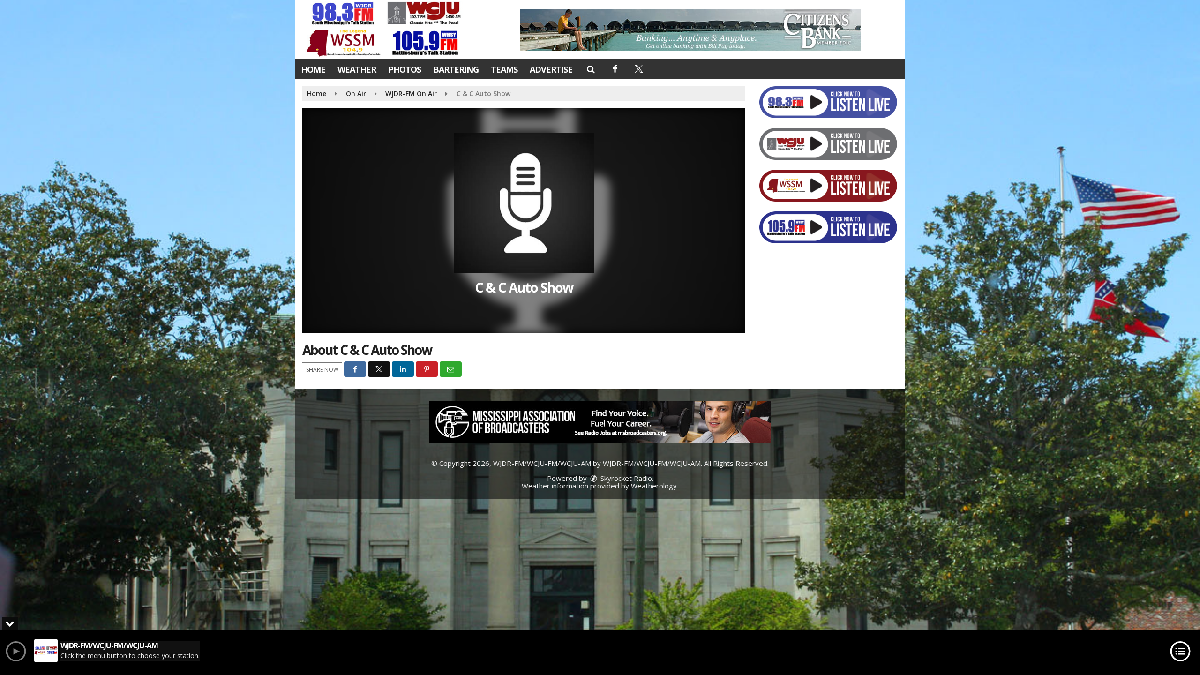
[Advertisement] (690, 30)
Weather (357, 69)
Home (313, 69)
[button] (590, 69)
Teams (504, 69)
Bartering (456, 69)
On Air (356, 93)
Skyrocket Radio (625, 478)
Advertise (551, 69)
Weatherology (654, 485)
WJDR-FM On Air (411, 93)
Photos (404, 69)
